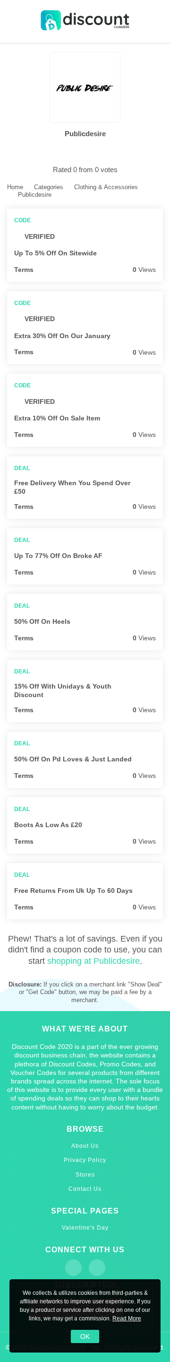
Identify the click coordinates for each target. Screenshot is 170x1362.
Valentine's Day (85, 1227)
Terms (24, 269)
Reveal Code (157, 252)
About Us (85, 1146)
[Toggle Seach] (156, 21)
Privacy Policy (85, 1160)
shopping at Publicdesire (93, 961)
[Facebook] (73, 1267)
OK (85, 1336)
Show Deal (157, 486)
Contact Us (85, 1189)
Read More (126, 1318)
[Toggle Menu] (14, 21)
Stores (85, 1174)
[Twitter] (97, 1267)
